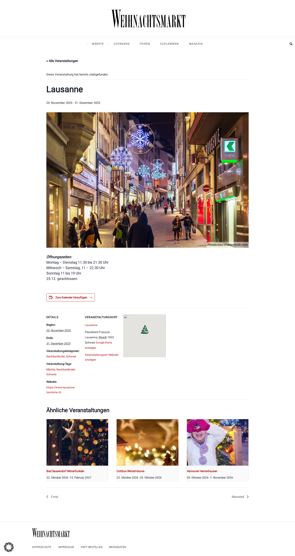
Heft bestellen (92, 547)
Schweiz (71, 356)
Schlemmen (169, 43)
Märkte (98, 43)
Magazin (196, 43)
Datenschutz (41, 547)
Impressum (66, 547)
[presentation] (77, 442)
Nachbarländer (55, 356)
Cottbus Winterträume (130, 471)
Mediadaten (117, 547)
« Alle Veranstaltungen (62, 61)
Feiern (145, 43)
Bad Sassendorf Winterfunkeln (65, 471)
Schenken (122, 43)
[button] (9, 547)
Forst (54, 497)
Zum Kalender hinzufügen (71, 297)
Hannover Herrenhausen (202, 471)
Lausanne (91, 325)
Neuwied (238, 497)
